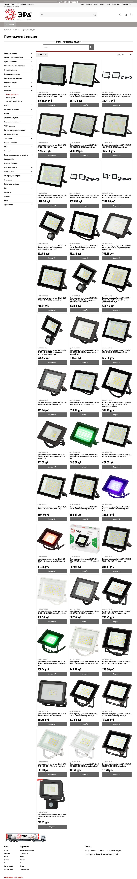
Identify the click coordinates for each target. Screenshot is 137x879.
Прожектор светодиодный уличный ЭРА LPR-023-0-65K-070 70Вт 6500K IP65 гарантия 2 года (116, 455)
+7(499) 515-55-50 (9, 4)
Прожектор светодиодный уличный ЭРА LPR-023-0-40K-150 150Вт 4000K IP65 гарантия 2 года (116, 146)
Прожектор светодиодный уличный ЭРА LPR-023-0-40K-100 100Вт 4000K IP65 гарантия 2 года (84, 403)
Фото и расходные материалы (12, 175)
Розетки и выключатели (11, 134)
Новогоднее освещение (10, 163)
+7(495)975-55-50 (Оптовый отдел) (110, 850)
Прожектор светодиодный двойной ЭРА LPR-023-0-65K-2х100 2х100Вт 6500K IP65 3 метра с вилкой (116, 95)
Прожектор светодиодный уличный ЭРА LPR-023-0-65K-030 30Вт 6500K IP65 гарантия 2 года (116, 662)
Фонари (6, 105)
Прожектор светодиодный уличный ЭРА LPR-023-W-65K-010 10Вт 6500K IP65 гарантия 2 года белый (52, 765)
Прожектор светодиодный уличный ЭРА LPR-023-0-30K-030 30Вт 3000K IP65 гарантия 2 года (52, 403)
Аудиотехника (8, 180)
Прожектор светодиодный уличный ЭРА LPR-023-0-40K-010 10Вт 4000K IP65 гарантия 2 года (116, 715)
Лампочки (7, 86)
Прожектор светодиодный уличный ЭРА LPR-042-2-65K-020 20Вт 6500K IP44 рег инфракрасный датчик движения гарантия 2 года (52, 352)
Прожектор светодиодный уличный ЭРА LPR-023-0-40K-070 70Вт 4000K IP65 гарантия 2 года (52, 508)
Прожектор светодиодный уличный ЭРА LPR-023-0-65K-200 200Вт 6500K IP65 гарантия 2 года (84, 146)
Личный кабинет (116, 4)
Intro (5, 188)
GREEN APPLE (8, 192)
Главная (6, 30)
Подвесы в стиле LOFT (10, 142)
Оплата (108, 4)
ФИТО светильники (9, 126)
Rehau (6, 200)
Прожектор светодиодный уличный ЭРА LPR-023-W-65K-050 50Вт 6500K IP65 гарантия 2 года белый (52, 612)
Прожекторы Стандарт (12, 94)
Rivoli (5, 146)
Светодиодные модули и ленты (13, 78)
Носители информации (10, 167)
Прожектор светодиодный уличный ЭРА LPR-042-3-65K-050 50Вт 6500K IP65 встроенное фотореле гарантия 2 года (116, 248)
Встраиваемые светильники (12, 122)
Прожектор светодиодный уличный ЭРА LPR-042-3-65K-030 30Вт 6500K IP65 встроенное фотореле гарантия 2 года (84, 352)
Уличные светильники (10, 53)
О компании (89, 4)
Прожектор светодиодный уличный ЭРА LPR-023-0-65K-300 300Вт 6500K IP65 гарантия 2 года (84, 95)
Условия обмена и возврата (27, 850)
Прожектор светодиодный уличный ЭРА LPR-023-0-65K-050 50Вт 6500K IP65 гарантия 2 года (116, 560)
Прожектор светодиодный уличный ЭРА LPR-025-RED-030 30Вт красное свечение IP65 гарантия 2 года (51, 561)
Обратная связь (24, 853)
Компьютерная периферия (11, 184)
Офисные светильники (10, 61)
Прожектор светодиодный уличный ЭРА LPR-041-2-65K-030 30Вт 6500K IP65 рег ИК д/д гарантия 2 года (52, 816)
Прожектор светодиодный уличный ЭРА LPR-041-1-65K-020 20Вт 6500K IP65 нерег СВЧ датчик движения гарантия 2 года (116, 404)
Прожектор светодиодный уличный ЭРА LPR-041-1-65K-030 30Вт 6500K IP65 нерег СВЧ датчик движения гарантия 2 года (116, 300)
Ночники (6, 113)
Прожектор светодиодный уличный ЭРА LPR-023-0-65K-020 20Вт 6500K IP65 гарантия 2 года (84, 715)
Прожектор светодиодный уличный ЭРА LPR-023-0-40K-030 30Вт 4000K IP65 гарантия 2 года (84, 612)
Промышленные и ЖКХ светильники (14, 66)
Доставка (102, 4)
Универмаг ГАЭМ (126, 4)
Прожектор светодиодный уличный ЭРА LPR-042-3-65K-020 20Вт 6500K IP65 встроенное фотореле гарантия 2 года (52, 456)
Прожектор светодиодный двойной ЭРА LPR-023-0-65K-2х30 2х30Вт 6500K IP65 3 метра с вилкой (116, 196)
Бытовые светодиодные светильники (14, 130)
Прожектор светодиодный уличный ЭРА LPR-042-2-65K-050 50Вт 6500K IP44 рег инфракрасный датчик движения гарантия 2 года (52, 248)
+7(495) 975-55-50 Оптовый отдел (25, 4)
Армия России (8, 151)
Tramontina (7, 196)
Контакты (96, 4)
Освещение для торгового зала (13, 74)
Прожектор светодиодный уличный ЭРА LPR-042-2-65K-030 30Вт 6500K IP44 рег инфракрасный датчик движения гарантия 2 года (84, 300)
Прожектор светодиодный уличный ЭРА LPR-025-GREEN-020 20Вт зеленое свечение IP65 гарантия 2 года (52, 663)
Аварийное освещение (10, 82)
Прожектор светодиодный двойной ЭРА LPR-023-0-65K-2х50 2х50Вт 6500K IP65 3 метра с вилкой (84, 196)
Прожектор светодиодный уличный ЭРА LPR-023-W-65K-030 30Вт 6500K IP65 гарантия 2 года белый (84, 662)
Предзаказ (52, 827)
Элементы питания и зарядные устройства (16, 155)
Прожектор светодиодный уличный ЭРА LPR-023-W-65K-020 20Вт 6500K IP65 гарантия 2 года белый (84, 765)
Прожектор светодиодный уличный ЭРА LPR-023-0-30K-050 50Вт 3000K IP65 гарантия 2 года (52, 299)
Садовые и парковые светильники (13, 57)
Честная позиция (24, 869)
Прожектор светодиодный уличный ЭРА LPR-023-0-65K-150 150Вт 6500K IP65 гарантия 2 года (52, 196)
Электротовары (8, 138)
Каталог (82, 4)
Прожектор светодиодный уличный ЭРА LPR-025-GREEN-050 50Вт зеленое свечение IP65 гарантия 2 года (84, 456)
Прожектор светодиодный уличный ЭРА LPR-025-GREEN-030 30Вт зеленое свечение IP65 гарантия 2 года (84, 561)
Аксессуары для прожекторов (14, 101)
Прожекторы (15, 30)
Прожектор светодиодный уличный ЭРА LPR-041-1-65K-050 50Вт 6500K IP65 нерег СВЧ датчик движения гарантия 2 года (84, 248)
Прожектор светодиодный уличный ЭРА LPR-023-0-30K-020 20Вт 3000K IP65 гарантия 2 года (116, 612)
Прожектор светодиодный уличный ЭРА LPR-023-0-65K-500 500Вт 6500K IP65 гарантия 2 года (52, 95)
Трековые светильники (10, 70)
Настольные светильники (11, 109)
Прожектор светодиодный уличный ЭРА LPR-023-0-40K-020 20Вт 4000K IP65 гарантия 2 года (52, 715)
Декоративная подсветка (11, 117)
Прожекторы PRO (11, 97)
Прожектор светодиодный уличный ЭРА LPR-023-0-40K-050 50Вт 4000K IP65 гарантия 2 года (84, 508)
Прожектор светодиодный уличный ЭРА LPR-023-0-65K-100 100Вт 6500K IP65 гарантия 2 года (116, 351)
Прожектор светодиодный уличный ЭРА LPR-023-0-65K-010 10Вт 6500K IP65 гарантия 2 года (116, 765)
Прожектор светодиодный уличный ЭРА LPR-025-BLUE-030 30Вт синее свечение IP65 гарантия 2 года (116, 509)
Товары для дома (9, 171)
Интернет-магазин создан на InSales (13, 877)
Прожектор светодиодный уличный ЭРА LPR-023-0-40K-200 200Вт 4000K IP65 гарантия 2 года (52, 146)
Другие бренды (8, 204)
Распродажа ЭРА (9, 159)
